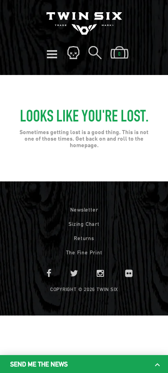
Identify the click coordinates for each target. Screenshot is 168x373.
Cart (119, 53)
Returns (84, 238)
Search (95, 53)
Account (73, 53)
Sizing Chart (84, 224)
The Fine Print (84, 252)
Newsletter (84, 209)
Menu (51, 53)
